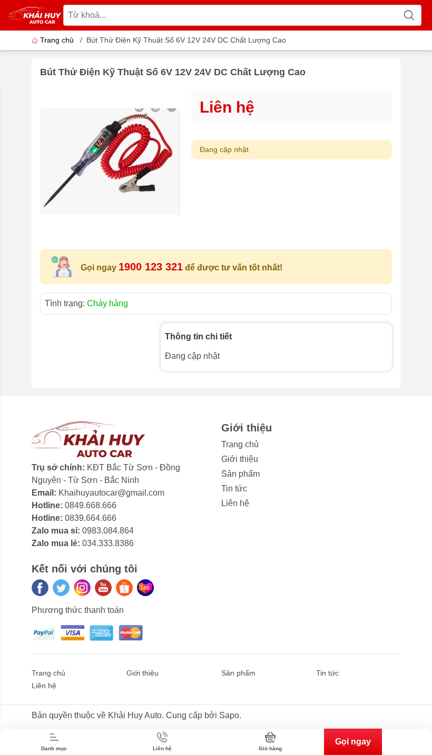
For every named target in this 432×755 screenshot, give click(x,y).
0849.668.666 (90, 505)
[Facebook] (40, 587)
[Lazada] (145, 587)
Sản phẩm (240, 473)
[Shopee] (124, 587)
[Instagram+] (82, 587)
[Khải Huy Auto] (34, 15)
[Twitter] (61, 587)
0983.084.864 (108, 530)
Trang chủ (57, 40)
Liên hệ (235, 503)
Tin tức (234, 488)
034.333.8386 (108, 543)
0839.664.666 (90, 518)
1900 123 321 (151, 267)
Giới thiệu (239, 459)
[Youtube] (103, 587)
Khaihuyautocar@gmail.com (111, 492)
